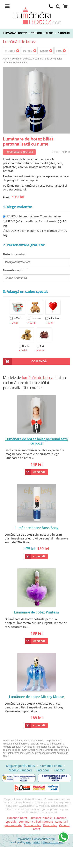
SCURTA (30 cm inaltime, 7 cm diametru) (33, 216)
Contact (59, 770)
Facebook (43, 770)
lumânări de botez (37, 377)
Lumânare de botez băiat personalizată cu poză (36, 441)
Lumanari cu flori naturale (36, 821)
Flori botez (50, 825)
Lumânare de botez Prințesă (36, 612)
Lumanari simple (41, 818)
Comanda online (51, 766)
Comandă (39, 361)
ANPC (36, 842)
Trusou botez (32, 825)
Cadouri (64, 33)
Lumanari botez (15, 33)
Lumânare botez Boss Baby (36, 528)
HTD (28, 842)
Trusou (36, 33)
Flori (50, 33)
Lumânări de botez (22, 58)
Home (6, 58)
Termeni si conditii (53, 842)
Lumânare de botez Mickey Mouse (36, 697)
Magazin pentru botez (20, 766)
